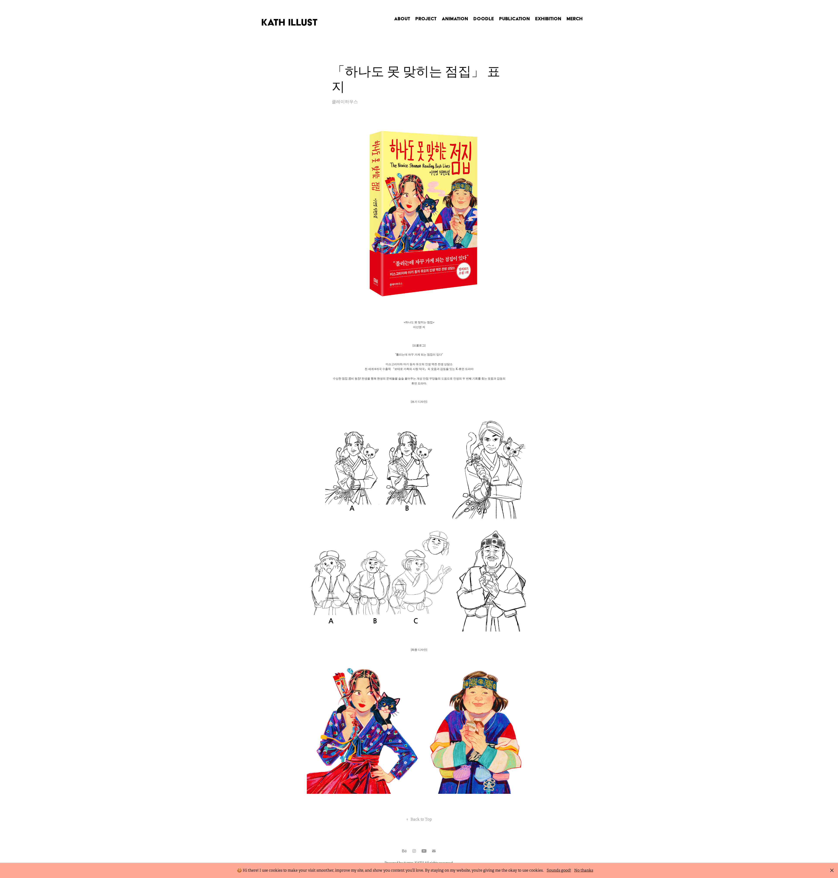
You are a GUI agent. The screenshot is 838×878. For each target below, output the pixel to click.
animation (455, 18)
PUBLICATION (514, 18)
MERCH (575, 18)
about (402, 18)
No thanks (583, 870)
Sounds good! (559, 870)
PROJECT (425, 18)
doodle (483, 18)
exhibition (548, 18)
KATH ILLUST (289, 22)
